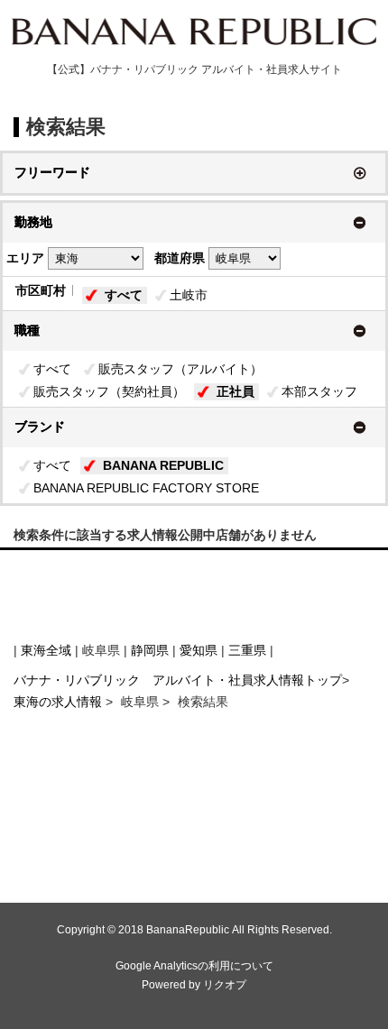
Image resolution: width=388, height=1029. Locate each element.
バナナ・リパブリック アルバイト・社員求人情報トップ (178, 680)
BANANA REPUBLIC (163, 465)
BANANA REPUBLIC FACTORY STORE (146, 488)
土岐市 (189, 295)
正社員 (235, 391)
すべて (124, 295)
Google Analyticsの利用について (194, 966)
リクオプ (224, 984)
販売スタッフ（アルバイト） (180, 369)
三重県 (247, 650)
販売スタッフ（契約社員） (109, 391)
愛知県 (198, 650)
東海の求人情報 (60, 701)
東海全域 (46, 650)
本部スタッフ (319, 391)
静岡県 (150, 650)
